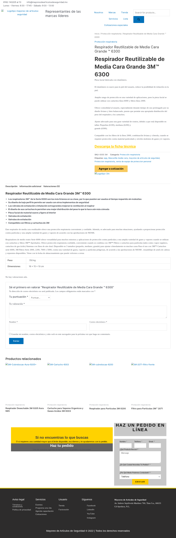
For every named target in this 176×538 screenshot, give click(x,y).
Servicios (113, 18)
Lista (125, 18)
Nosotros (98, 12)
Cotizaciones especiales (116, 25)
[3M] (102, 173)
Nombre (13, 322)
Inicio (97, 34)
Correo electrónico (98, 322)
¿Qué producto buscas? (129, 449)
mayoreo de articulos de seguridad (144, 158)
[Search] (138, 19)
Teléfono (137, 442)
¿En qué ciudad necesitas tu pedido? (134, 465)
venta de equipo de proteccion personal (133, 161)
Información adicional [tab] (30, 186)
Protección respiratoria (111, 34)
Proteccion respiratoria (105, 161)
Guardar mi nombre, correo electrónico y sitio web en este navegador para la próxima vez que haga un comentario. (60, 334)
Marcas (112, 12)
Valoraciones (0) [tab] (51, 186)
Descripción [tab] (11, 186)
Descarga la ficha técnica (115, 146)
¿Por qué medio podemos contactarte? (135, 473)
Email (151, 442)
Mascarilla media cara (118, 158)
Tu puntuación (18, 296)
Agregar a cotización (111, 168)
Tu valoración (17, 303)
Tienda (124, 12)
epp (105, 158)
